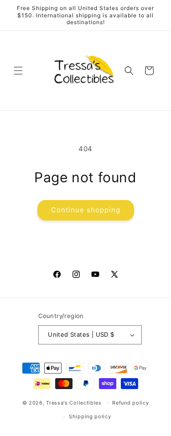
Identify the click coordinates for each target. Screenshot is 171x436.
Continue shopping (85, 209)
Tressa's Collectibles (74, 402)
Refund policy (130, 403)
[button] (18, 71)
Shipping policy (90, 416)
